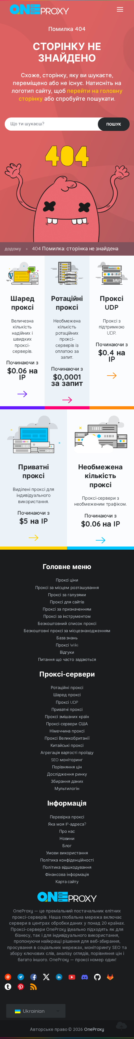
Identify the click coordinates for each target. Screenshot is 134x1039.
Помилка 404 (67, 28)
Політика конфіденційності (67, 859)
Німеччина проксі (67, 730)
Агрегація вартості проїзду (67, 752)
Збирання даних (67, 781)
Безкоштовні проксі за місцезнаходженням (67, 630)
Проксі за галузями (67, 594)
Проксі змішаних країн (67, 716)
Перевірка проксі (67, 816)
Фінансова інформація (67, 874)
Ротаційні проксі (67, 302)
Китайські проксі (67, 745)
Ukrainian (33, 1011)
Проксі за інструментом (67, 616)
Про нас (67, 831)
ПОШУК (113, 124)
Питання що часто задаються (67, 659)
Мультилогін (67, 788)
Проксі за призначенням (67, 609)
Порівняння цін (67, 766)
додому (13, 249)
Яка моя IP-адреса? (67, 824)
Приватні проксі (33, 471)
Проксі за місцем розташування (67, 587)
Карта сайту (67, 881)
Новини (67, 838)
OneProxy (94, 1029)
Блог (67, 845)
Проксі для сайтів (67, 601)
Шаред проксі (22, 302)
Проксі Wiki (67, 644)
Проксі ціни (67, 579)
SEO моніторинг (67, 759)
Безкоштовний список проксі (67, 623)
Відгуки (67, 652)
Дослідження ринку (67, 774)
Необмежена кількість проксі (100, 475)
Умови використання (67, 852)
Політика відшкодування (67, 867)
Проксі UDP (111, 302)
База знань (67, 637)
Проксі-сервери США (67, 723)
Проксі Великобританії (67, 738)
